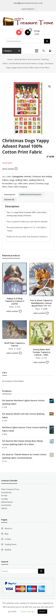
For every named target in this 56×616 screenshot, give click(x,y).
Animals (27, 176)
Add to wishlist (8, 169)
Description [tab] (9, 194)
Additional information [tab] (30, 194)
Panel (10, 186)
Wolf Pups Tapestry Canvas (14, 344)
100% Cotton (23, 183)
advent (32, 183)
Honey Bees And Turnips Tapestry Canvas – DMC (41, 352)
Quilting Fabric (21, 180)
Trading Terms (10, 544)
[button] (49, 86)
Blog (6, 533)
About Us (8, 528)
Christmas (39, 183)
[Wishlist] (19, 32)
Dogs (41, 63)
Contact (8, 539)
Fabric (4, 186)
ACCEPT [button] (42, 611)
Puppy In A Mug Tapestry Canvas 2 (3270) (14, 301)
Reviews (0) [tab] (9, 199)
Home (10, 59)
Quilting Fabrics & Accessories (27, 59)
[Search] (47, 41)
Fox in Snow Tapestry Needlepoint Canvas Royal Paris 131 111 (41, 303)
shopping (23, 186)
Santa (15, 186)
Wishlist (8, 549)
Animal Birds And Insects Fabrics (24, 63)
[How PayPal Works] (24, 587)
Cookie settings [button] (27, 611)
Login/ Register (28, 9)
